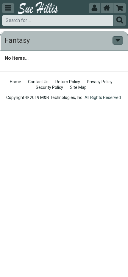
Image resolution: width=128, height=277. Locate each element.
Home (15, 81)
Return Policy (67, 81)
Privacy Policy (100, 81)
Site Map (78, 87)
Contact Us (38, 81)
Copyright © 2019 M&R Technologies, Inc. (44, 97)
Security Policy (49, 87)
